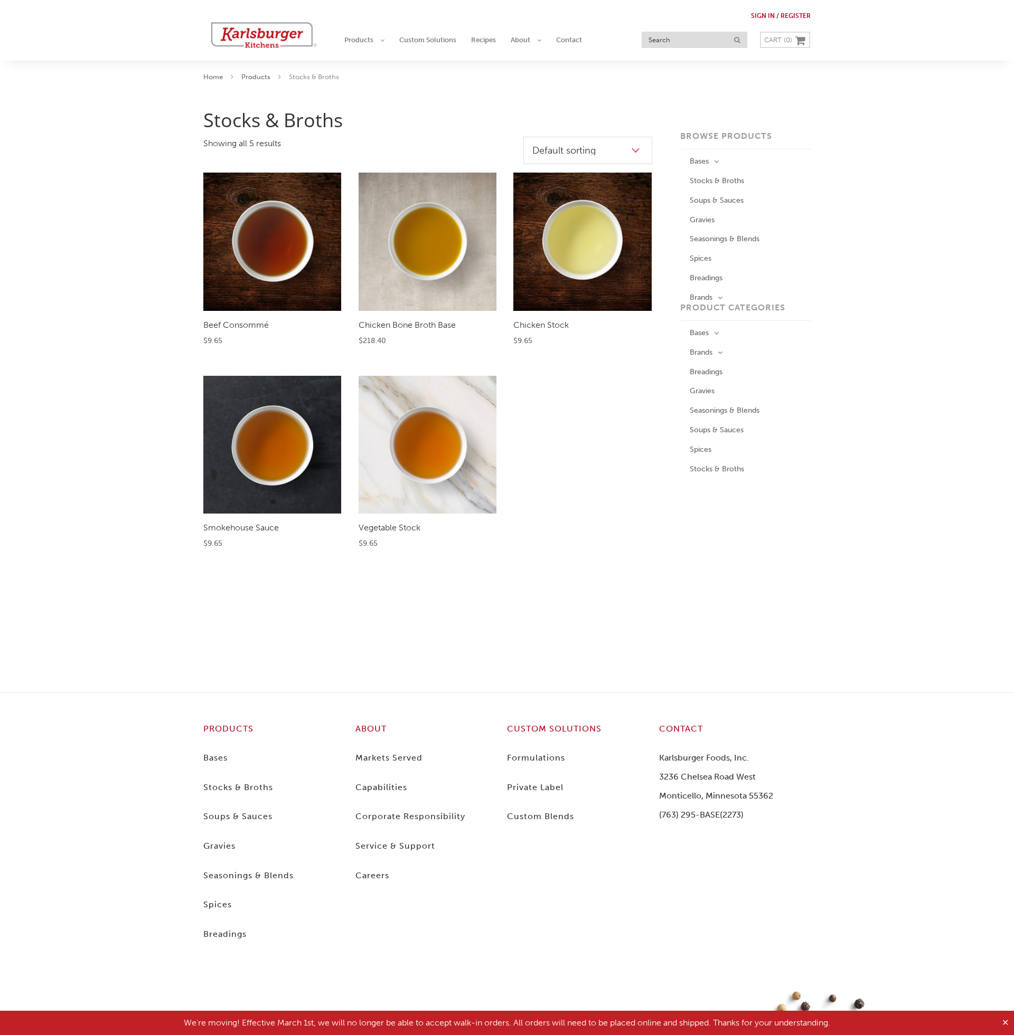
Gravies (702, 219)
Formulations (536, 758)
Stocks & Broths (717, 180)
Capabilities (381, 787)
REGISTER (796, 16)
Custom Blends (540, 816)
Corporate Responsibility (410, 816)
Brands (701, 297)
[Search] (737, 40)
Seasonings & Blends (724, 238)
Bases (699, 161)
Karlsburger (264, 35)
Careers (372, 875)
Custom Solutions (554, 729)
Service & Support (395, 846)
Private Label (535, 787)
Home (213, 77)
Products (255, 77)
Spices (700, 258)
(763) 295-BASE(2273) (701, 815)
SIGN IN (763, 16)
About (371, 729)
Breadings (706, 277)
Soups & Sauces (717, 200)
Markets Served (388, 758)
